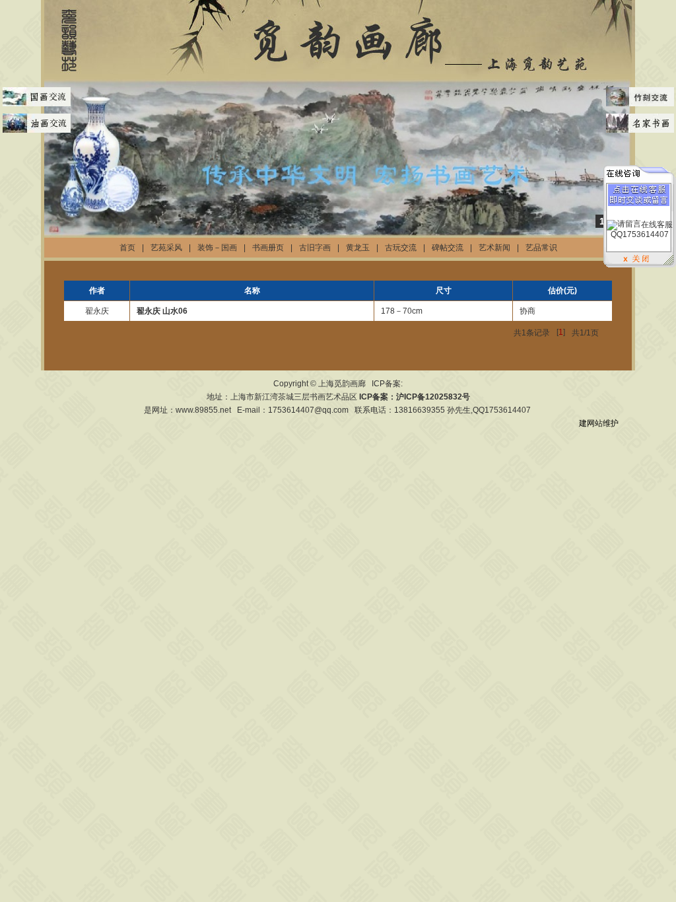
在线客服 (657, 224)
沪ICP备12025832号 (433, 396)
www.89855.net (203, 410)
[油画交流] (36, 123)
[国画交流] (36, 97)
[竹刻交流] (639, 97)
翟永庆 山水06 (162, 311)
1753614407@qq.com (308, 410)
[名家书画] (639, 123)
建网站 (591, 423)
